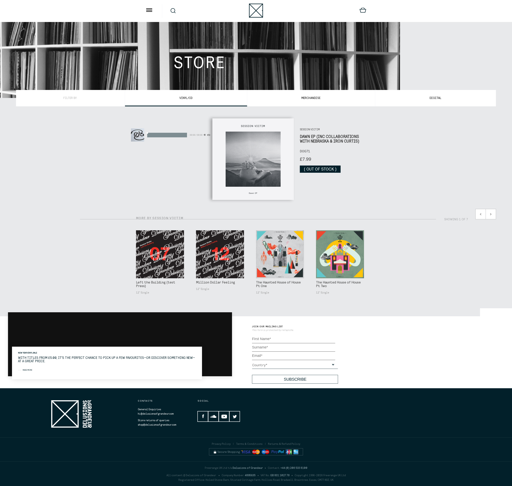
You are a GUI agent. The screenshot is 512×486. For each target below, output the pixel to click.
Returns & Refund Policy (284, 443)
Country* (259, 365)
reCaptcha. (287, 330)
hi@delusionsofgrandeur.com (156, 413)
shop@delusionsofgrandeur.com (157, 424)
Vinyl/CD (186, 98)
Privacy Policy (221, 443)
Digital (435, 98)
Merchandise (311, 98)
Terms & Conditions (249, 443)
